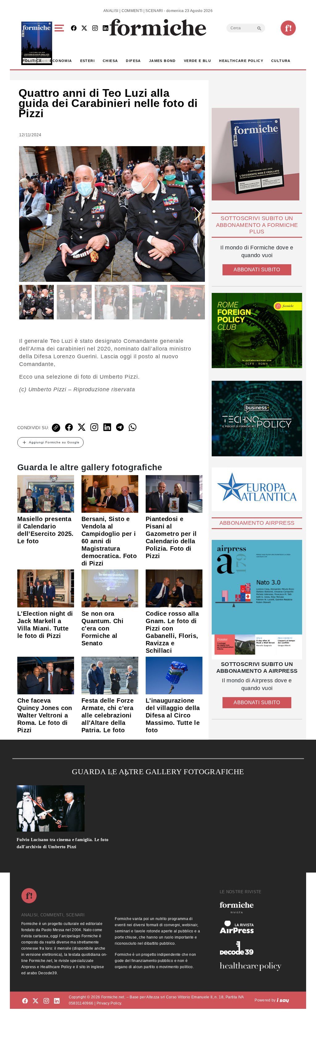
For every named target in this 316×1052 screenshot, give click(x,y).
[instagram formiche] (46, 1001)
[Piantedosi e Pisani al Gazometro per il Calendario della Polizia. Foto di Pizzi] (174, 494)
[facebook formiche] (25, 1001)
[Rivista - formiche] (253, 907)
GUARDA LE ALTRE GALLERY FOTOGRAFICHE (158, 771)
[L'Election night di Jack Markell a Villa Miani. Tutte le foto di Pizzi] (45, 588)
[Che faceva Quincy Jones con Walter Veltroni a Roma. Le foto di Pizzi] (45, 675)
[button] (60, 43)
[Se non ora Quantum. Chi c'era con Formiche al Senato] (109, 588)
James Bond (162, 61)
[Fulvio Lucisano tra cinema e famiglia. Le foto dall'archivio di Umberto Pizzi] (74, 808)
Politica (32, 61)
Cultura (281, 61)
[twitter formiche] (35, 1001)
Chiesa (110, 61)
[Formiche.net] (288, 28)
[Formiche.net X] (84, 28)
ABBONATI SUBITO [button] (257, 269)
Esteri (87, 61)
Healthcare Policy (241, 61)
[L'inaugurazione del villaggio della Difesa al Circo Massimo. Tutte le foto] (174, 675)
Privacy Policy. (109, 1003)
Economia (61, 61)
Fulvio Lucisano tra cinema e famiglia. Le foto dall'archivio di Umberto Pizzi (63, 843)
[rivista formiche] (257, 600)
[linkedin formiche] (57, 1001)
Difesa (133, 61)
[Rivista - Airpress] (253, 927)
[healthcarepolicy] (253, 966)
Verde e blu (197, 61)
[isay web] (283, 1000)
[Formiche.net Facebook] (74, 28)
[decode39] (253, 948)
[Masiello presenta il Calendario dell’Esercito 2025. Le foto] (45, 494)
